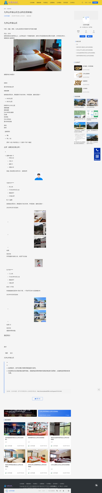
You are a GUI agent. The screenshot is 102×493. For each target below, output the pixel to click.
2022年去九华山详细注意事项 (92, 119)
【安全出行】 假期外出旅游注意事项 (79, 131)
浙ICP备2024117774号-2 (43, 486)
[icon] (96, 485)
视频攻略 (39, 2)
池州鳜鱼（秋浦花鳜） (88, 66)
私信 (90, 36)
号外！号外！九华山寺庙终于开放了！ (92, 142)
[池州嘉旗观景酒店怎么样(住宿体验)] (14, 429)
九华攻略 (32, 2)
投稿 (96, 2)
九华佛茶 (85, 88)
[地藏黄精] (78, 82)
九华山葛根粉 (86, 73)
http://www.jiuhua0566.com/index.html (47, 488)
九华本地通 (7, 16)
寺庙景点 (45, 2)
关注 (83, 36)
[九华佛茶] (78, 90)
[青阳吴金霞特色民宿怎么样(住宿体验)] (60, 429)
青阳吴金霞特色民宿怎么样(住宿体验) (60, 438)
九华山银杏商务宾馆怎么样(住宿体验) (85, 52)
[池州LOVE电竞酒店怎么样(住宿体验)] (14, 456)
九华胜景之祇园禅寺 (79, 107)
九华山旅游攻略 (90, 107)
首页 (5, 8)
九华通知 (59, 2)
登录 (86, 2)
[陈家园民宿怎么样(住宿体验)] (37, 429)
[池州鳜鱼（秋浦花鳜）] (78, 67)
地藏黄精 (85, 81)
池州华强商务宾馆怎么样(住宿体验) (85, 55)
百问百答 (65, 2)
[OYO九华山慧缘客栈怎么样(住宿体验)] (37, 456)
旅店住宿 (29, 16)
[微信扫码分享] (57, 490)
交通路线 (52, 2)
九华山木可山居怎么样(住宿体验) (84, 50)
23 (77, 44)
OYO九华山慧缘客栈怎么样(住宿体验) (37, 465)
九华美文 (72, 2)
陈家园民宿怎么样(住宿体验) (36, 437)
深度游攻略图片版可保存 (79, 119)
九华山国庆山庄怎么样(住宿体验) (60, 464)
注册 (90, 2)
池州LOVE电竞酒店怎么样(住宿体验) (14, 465)
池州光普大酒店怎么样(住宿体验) (84, 47)
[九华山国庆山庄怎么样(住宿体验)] (60, 456)
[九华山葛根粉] (78, 75)
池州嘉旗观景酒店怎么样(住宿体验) (14, 438)
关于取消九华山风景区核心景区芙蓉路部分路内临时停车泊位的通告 (79, 142)
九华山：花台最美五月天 (92, 131)
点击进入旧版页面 (27, 488)
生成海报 (52, 490)
